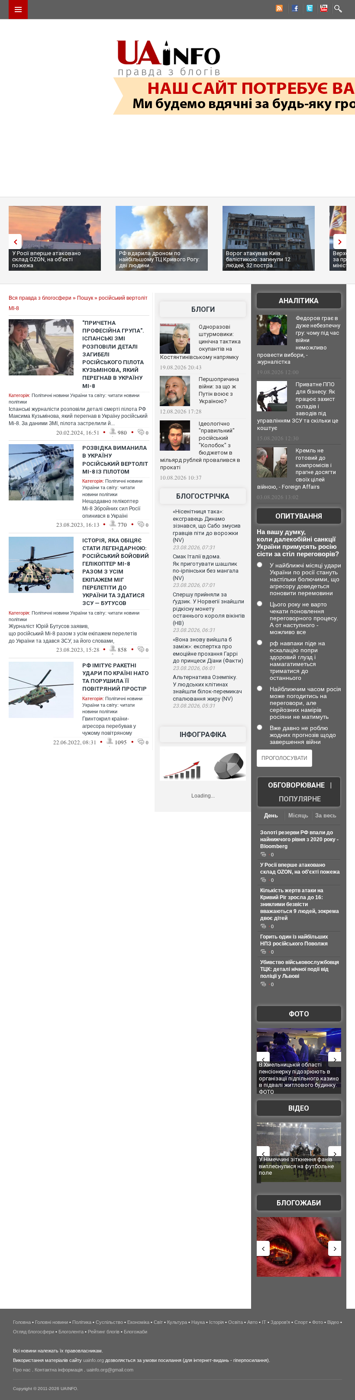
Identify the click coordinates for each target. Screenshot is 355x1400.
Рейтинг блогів (103, 1331)
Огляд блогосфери (33, 1331)
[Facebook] (293, 9)
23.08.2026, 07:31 (194, 548)
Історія (216, 1322)
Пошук (85, 298)
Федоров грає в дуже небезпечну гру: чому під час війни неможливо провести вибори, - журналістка (298, 340)
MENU (18, 9)
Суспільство (109, 1322)
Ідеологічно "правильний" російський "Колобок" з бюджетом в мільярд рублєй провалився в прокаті (200, 445)
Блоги (203, 309)
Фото (299, 1014)
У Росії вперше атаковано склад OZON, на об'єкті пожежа (46, 259)
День (271, 815)
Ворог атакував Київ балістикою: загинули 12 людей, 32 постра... (258, 259)
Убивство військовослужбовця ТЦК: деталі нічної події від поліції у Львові (299, 969)
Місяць (298, 815)
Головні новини (51, 1322)
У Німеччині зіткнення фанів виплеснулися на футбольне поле (296, 1166)
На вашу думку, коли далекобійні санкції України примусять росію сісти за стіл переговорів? (298, 542)
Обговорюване (296, 785)
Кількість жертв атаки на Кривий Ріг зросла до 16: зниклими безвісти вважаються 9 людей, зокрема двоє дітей (299, 904)
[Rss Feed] (278, 9)
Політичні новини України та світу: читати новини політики (112, 487)
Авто (252, 1322)
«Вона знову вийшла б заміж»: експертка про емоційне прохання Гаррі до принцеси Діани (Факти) (208, 650)
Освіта (235, 1322)
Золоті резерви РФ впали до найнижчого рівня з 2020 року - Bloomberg (299, 839)
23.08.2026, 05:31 (194, 706)
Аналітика (299, 301)
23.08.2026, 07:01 (194, 585)
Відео (298, 1108)
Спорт (301, 1322)
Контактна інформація (59, 1369)
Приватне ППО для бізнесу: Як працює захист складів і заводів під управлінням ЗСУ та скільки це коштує (297, 406)
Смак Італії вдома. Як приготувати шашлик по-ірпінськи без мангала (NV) (206, 567)
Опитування (298, 516)
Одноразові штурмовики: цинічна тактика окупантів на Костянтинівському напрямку (200, 342)
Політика (81, 1322)
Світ (158, 1322)
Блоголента (71, 1331)
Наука (198, 1322)
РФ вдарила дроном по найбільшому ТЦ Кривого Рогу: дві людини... (159, 259)
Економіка (138, 1322)
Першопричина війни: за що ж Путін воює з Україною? (219, 390)
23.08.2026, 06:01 (194, 668)
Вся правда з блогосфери (40, 298)
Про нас (22, 1369)
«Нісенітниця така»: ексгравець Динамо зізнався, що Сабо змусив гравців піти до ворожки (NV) (207, 525)
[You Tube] (322, 9)
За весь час (325, 816)
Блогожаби (299, 1203)
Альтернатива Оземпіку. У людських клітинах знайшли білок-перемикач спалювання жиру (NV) (207, 688)
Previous (13, 241)
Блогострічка (202, 496)
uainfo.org (93, 1360)
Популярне (300, 799)
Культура (177, 1322)
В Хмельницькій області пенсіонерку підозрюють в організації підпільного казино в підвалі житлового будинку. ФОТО (299, 1078)
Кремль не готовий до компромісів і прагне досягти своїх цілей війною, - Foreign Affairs (296, 468)
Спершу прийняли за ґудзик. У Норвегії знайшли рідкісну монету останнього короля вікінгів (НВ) (209, 608)
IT (264, 1322)
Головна (22, 1322)
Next (342, 241)
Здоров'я (280, 1322)
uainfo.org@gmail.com (110, 1369)
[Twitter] (308, 9)
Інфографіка (203, 734)
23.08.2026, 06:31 (194, 630)
